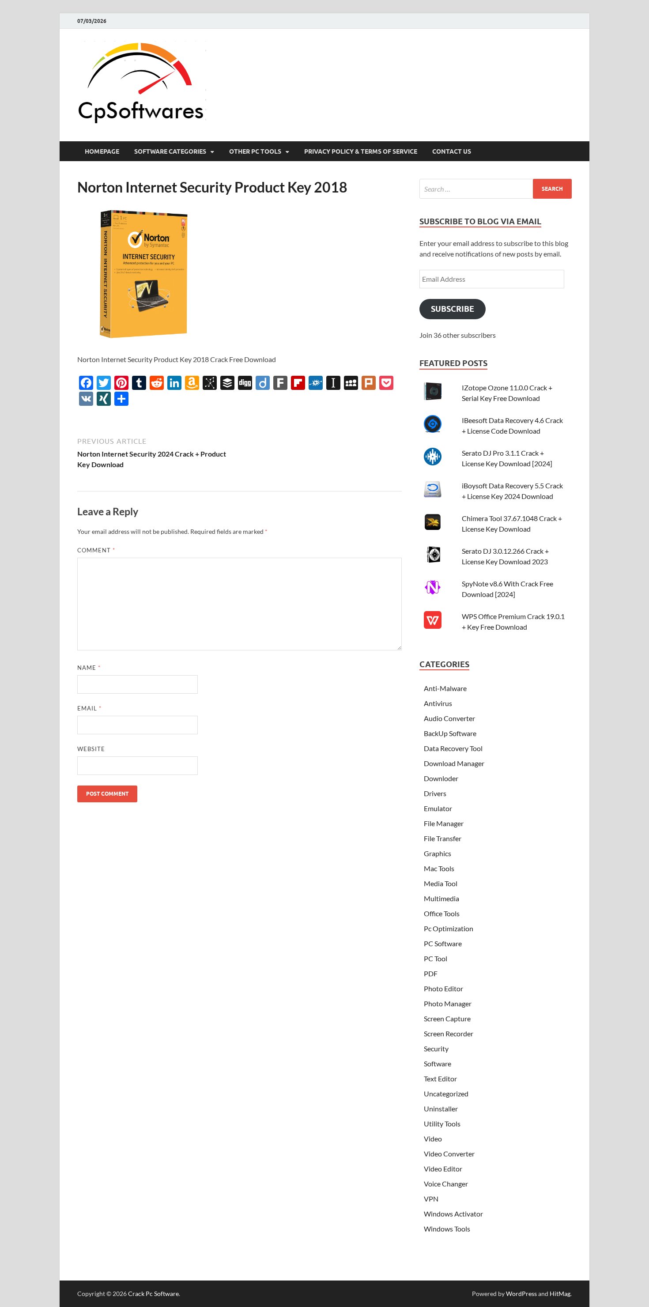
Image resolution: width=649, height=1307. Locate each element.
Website (91, 748)
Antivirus (438, 703)
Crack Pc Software (153, 1293)
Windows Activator (453, 1213)
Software (437, 1063)
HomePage (102, 151)
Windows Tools (447, 1228)
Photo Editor (443, 988)
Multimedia (441, 898)
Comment (96, 550)
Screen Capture (447, 1018)
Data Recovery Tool (453, 748)
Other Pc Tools (255, 151)
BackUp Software (450, 733)
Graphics (437, 853)
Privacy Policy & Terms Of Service (360, 151)
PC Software (443, 943)
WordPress (521, 1293)
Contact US (451, 151)
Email (89, 708)
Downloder (441, 778)
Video (433, 1138)
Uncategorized (446, 1093)
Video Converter (449, 1153)
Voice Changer (446, 1183)
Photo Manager (448, 1003)
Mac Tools (439, 868)
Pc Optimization (448, 928)
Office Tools (442, 913)
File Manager (444, 823)
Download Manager (454, 763)
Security (436, 1048)
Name (89, 667)
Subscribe (452, 309)
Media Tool (440, 883)
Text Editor (440, 1078)
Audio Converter (449, 718)
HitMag (560, 1293)
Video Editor (443, 1168)
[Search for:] (495, 189)
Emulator (438, 808)
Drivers (435, 793)
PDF (431, 973)
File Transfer (442, 838)
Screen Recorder (448, 1033)
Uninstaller (441, 1108)
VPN (431, 1198)
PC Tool (435, 958)
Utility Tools (442, 1123)
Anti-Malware (445, 688)
